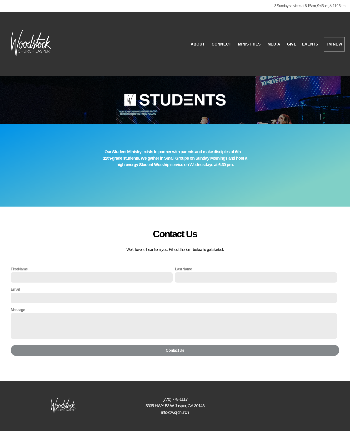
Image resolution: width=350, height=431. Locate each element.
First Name (19, 269)
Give (291, 44)
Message (18, 310)
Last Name (183, 269)
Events (310, 44)
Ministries (250, 44)
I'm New (334, 44)
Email (15, 289)
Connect (222, 44)
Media (274, 44)
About (198, 44)
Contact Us (175, 350)
